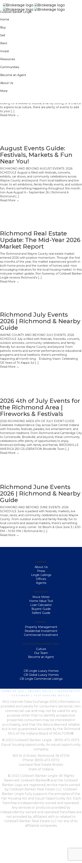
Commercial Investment (41, 635)
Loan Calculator (41, 605)
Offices (41, 579)
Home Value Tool (41, 601)
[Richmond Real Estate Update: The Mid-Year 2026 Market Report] (30, 214)
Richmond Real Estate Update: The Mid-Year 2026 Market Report (40, 240)
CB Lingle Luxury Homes (41, 671)
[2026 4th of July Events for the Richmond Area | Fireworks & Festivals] (30, 381)
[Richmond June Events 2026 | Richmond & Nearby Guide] (30, 467)
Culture (41, 649)
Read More (9, 115)
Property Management (41, 627)
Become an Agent (41, 657)
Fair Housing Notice (52, 695)
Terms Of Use (13, 691)
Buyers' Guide (41, 609)
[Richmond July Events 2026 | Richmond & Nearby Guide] (30, 295)
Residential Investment (41, 631)
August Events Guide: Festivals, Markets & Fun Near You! (36, 155)
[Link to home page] (41, 5)
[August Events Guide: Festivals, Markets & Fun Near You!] (30, 128)
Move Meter (41, 597)
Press (41, 571)
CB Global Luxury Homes (41, 675)
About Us (41, 567)
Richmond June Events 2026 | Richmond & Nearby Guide (40, 493)
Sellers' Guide (41, 613)
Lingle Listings (41, 575)
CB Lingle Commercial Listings (41, 679)
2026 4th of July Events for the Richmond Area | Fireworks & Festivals (40, 407)
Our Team (41, 653)
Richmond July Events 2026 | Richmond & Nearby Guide (40, 321)
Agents (41, 583)
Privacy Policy (41, 691)
